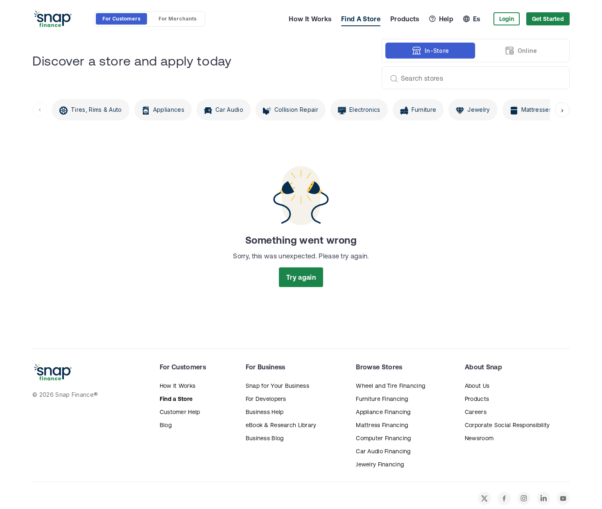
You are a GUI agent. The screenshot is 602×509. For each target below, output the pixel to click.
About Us (477, 385)
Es (476, 19)
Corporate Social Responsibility (507, 425)
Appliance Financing (383, 412)
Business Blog (265, 438)
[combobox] (472, 78)
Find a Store (176, 399)
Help (446, 19)
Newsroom (479, 438)
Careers (476, 412)
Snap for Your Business (277, 385)
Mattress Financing (382, 425)
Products (404, 19)
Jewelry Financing (380, 464)
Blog (166, 425)
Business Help (265, 412)
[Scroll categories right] (562, 109)
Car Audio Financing (383, 451)
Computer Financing (383, 438)
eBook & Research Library (281, 425)
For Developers (266, 399)
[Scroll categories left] (39, 109)
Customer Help (180, 412)
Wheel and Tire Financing (390, 385)
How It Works (310, 19)
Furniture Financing (382, 399)
